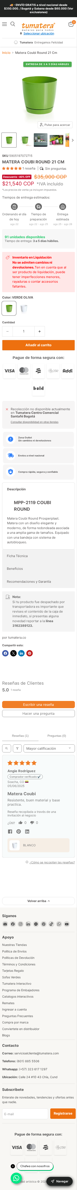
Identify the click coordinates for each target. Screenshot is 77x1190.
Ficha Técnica (17, 556)
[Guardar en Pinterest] (29, 653)
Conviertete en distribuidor (20, 1029)
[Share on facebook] (10, 832)
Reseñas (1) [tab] (20, 735)
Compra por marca (15, 1022)
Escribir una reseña (38, 704)
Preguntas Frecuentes (17, 1016)
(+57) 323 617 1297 (33, 1069)
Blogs (6, 1035)
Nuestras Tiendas (14, 945)
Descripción (16, 489)
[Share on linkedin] (27, 831)
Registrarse (63, 1113)
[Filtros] (17, 748)
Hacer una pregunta (38, 713)
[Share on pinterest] (18, 832)
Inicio (6, 52)
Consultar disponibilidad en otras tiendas (34, 422)
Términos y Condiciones (18, 964)
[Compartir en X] (13, 653)
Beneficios (15, 569)
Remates (8, 1003)
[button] (9, 140)
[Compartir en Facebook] (5, 653)
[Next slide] (72, 140)
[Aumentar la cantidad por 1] (40, 331)
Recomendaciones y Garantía (29, 582)
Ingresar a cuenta (14, 1009)
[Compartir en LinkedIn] (21, 653)
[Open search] (6, 748)
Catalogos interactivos (17, 996)
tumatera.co (17, 637)
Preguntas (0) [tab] (56, 735)
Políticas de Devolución (18, 957)
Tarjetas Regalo (13, 970)
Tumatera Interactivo (16, 983)
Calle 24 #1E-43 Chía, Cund (38, 1077)
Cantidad (8, 322)
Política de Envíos (14, 951)
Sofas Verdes (11, 977)
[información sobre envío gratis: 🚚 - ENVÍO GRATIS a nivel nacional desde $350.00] (38, 8)
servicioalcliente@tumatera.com (36, 1053)
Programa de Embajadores (20, 990)
